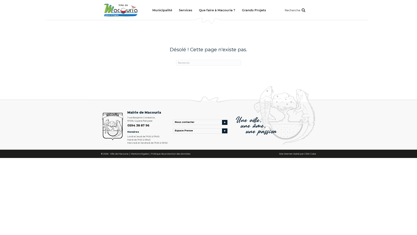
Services (185, 10)
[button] (295, 10)
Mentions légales (140, 153)
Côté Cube (310, 153)
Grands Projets (254, 10)
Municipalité (162, 10)
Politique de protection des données (170, 153)
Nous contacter (185, 122)
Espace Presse (184, 131)
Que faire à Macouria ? (217, 10)
